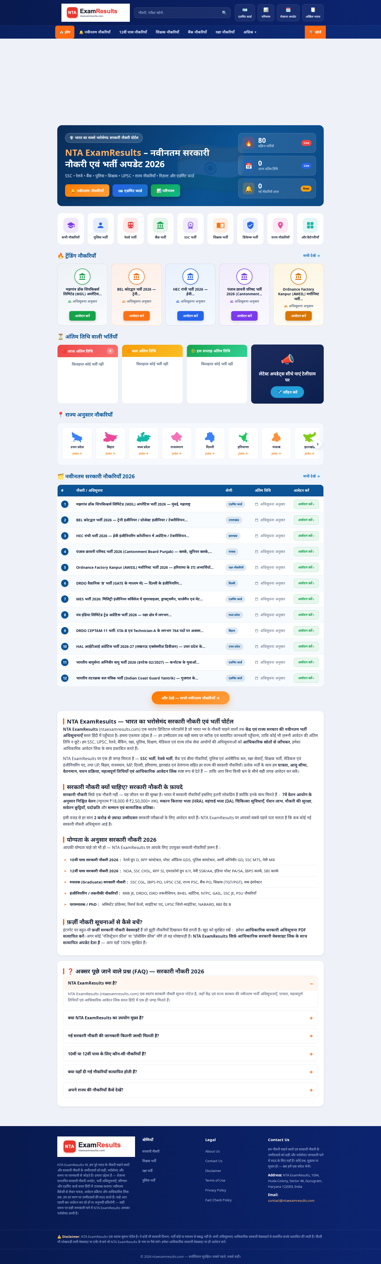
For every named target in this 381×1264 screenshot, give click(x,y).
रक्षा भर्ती (147, 1170)
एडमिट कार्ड (245, 12)
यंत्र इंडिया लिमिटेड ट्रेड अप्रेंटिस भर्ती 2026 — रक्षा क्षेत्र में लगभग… (124, 614)
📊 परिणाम (165, 190)
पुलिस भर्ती (148, 1180)
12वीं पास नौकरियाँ (133, 32)
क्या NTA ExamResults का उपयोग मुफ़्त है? (106, 1018)
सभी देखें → (311, 255)
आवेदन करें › (306, 504)
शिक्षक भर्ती (149, 1160)
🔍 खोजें (315, 32)
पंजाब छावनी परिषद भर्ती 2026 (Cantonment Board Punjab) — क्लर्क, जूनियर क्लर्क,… (144, 551)
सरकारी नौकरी (150, 1151)
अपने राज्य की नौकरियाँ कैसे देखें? (95, 1090)
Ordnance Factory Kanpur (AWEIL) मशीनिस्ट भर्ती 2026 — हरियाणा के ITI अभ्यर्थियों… (145, 567)
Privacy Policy (215, 1190)
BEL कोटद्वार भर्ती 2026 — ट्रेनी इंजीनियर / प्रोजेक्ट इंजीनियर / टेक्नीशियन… (132, 519)
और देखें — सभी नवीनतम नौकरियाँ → (190, 697)
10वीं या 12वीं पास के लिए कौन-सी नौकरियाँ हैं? (107, 1054)
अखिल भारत (313, 12)
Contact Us (213, 1160)
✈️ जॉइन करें (287, 392)
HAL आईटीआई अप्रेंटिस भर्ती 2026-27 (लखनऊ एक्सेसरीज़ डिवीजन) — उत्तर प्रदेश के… (140, 646)
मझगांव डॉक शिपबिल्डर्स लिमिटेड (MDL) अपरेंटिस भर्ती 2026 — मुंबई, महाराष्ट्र (133, 504)
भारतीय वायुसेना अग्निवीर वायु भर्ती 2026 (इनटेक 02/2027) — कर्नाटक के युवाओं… (137, 662)
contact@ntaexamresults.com (291, 1200)
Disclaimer (213, 1170)
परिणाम (266, 12)
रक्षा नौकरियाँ (225, 32)
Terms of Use (215, 1180)
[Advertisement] (190, 86)
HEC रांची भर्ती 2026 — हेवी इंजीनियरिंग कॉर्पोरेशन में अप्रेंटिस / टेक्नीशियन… (132, 535)
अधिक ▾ (250, 32)
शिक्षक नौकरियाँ (167, 32)
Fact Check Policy (218, 1200)
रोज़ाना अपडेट (288, 12)
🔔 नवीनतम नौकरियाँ (94, 32)
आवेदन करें (82, 315)
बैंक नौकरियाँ (197, 32)
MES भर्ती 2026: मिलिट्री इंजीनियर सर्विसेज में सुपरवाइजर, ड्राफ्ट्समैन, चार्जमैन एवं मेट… (139, 598)
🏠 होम (64, 32)
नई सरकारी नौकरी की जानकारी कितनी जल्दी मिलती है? (113, 1035)
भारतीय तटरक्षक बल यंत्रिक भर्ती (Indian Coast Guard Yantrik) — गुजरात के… (137, 678)
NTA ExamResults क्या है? (92, 983)
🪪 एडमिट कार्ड (130, 190)
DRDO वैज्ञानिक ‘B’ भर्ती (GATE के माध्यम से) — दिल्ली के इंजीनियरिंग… (129, 583)
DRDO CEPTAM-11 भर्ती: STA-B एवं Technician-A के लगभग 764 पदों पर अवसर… (139, 630)
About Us (212, 1151)
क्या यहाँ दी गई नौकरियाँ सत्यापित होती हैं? (102, 1072)
